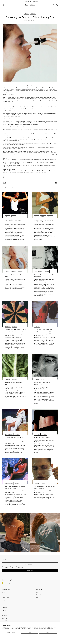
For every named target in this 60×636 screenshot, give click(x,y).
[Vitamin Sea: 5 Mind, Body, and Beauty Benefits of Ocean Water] (45, 314)
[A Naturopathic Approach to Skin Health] (15, 259)
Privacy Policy (50, 628)
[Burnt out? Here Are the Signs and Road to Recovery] (15, 422)
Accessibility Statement (7, 621)
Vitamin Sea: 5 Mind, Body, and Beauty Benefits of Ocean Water (43, 330)
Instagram (38, 602)
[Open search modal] (53, 5)
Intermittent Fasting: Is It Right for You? (14, 383)
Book (3, 602)
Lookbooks (4, 595)
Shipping (4, 610)
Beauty (27, 13)
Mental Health (38, 271)
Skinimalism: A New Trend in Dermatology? (42, 383)
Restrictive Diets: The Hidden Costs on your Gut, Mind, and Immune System (15, 330)
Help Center (4, 615)
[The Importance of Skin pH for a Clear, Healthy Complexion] (45, 471)
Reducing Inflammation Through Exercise (13, 221)
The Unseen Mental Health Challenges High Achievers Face (15, 487)
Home (3, 592)
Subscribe (29, 570)
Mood (37, 597)
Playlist (37, 600)
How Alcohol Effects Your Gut (42, 437)
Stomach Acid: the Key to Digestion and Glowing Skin (43, 221)
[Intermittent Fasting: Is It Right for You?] (15, 367)
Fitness (7, 217)
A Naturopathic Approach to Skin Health (13, 275)
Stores (3, 600)
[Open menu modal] (3, 5)
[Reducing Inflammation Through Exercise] (15, 205)
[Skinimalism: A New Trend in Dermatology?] (45, 367)
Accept (29, 632)
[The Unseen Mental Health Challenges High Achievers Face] (15, 471)
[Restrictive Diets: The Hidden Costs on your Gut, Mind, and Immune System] (15, 314)
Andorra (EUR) (7, 583)
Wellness (33, 13)
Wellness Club (39, 595)
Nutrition (43, 217)
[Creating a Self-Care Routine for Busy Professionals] (45, 259)
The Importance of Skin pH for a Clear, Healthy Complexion (44, 487)
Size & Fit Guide (5, 597)
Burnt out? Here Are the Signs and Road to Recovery (14, 438)
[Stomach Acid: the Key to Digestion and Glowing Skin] (45, 205)
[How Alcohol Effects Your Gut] (45, 422)
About (37, 592)
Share (6, 177)
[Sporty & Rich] (30, 5)
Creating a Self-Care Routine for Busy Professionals (44, 275)
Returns (3, 613)
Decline (47, 632)
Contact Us (4, 618)
